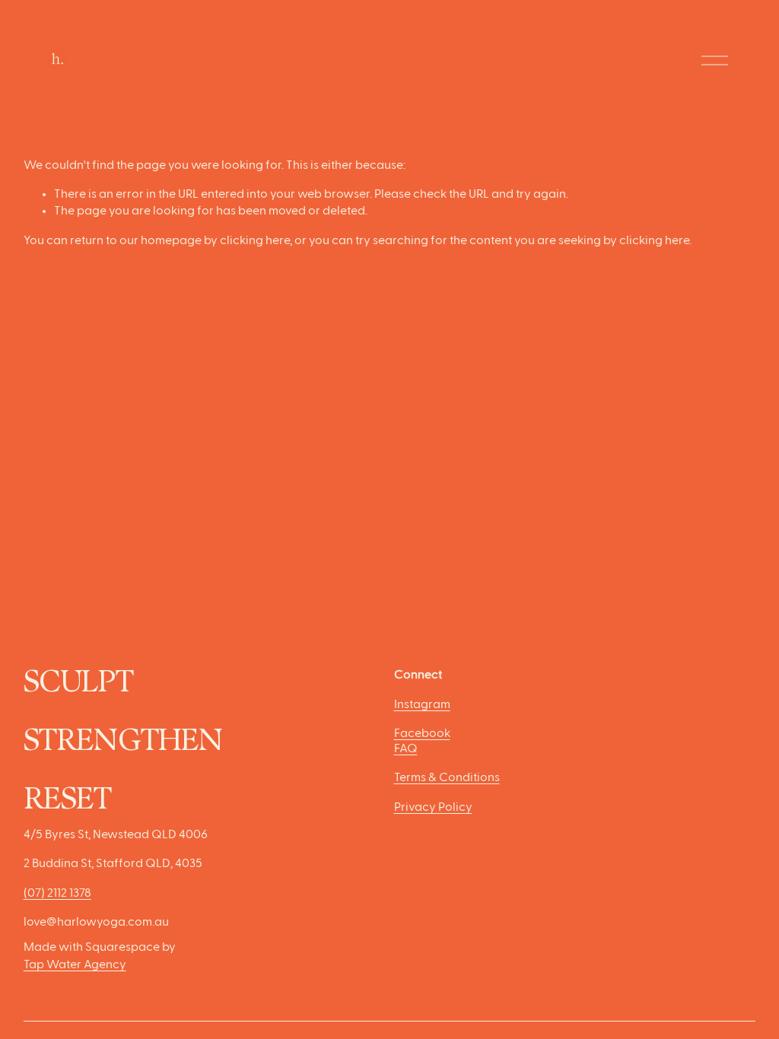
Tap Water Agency (75, 965)
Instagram (422, 705)
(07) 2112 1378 (57, 894)
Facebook (422, 734)
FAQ (406, 749)
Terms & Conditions (447, 778)
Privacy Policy (433, 808)
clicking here (255, 241)
